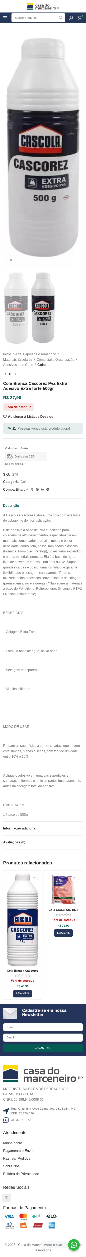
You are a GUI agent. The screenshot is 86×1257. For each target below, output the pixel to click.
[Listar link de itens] (43, 1120)
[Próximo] (15, 374)
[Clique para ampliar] (11, 260)
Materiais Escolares (17, 359)
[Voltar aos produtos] (10, 374)
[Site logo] (43, 6)
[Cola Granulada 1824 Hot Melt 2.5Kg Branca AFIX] (63, 890)
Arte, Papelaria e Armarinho (35, 354)
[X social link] (32, 489)
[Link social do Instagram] (6, 1198)
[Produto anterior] (5, 374)
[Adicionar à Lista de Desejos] (34, 878)
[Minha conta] (71, 18)
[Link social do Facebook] (27, 489)
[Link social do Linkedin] (42, 489)
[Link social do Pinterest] (37, 489)
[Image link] (43, 1073)
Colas (42, 365)
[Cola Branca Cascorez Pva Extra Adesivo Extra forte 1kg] (22, 920)
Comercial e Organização (55, 359)
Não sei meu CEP (15, 464)
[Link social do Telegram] (48, 489)
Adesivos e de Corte (18, 365)
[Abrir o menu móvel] (5, 18)
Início (7, 354)
